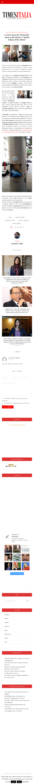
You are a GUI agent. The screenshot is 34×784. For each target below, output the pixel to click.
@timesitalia (15, 536)
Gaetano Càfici (17, 243)
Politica (6, 618)
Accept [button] (13, 781)
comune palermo (20, 217)
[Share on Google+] (21, 227)
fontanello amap (10, 220)
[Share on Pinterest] (23, 227)
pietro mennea (16, 223)
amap (10, 217)
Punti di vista (7, 634)
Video (5, 642)
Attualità (6, 622)
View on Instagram (18, 573)
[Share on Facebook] (15, 227)
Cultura (6, 638)
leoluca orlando (24, 220)
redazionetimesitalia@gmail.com (17, 425)
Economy (6, 626)
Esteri (6, 630)
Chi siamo (6, 614)
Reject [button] (19, 781)
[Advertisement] (17, 746)
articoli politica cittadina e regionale (17, 32)
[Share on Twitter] (18, 227)
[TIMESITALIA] (17, 15)
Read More (25, 781)
